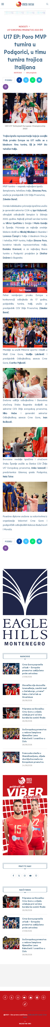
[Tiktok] (25, 1004)
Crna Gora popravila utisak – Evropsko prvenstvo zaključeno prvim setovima (33, 669)
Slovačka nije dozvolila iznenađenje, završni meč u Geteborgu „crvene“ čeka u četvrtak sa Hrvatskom (34, 691)
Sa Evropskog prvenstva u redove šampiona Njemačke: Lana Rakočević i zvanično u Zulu (34, 735)
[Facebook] (5, 997)
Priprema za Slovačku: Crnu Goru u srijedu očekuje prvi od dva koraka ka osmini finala (33, 713)
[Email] (30, 997)
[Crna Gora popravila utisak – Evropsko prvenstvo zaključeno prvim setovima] (11, 668)
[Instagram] (18, 997)
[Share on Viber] (5, 87)
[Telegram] (37, 997)
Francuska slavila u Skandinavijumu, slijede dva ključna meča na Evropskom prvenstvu (33, 757)
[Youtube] (24, 997)
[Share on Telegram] (39, 80)
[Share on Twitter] (26, 80)
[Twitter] (11, 997)
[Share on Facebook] (19, 80)
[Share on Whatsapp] (32, 80)
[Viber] (43, 997)
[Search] (47, 4)
